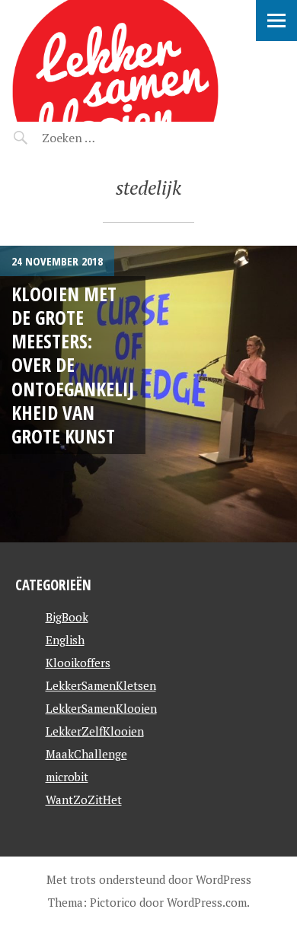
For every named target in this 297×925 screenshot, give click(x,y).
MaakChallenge (86, 753)
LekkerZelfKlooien (95, 731)
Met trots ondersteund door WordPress (148, 879)
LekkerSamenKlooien (101, 708)
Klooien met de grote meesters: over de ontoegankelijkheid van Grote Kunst (72, 365)
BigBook (67, 617)
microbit (67, 776)
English (65, 639)
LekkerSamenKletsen (101, 685)
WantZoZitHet (84, 799)
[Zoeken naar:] (104, 138)
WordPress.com (207, 902)
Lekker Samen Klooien (92, 34)
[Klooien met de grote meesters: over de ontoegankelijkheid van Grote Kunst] (148, 394)
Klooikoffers (78, 662)
